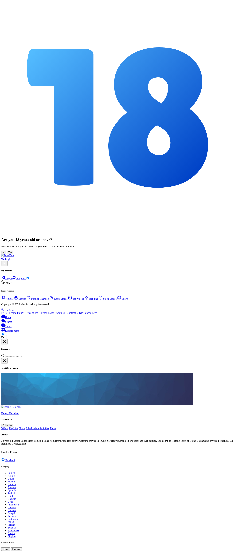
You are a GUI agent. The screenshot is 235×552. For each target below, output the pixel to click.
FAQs (4, 312)
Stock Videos (109, 298)
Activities (44, 428)
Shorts (124, 298)
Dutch (11, 478)
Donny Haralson (10, 413)
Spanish (12, 490)
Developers (85, 312)
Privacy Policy (47, 312)
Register (21, 278)
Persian (11, 524)
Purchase (16, 549)
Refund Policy (16, 312)
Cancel (6, 549)
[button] (6, 321)
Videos (4, 428)
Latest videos (61, 298)
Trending (93, 298)
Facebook (10, 460)
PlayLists (13, 428)
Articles (9, 298)
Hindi (10, 496)
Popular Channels (40, 298)
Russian (12, 487)
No (4, 252)
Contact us (72, 312)
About (53, 428)
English (11, 473)
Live (94, 312)
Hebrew (12, 510)
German (12, 484)
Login (8, 278)
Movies (22, 298)
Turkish (11, 493)
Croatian (12, 507)
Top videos (78, 298)
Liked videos (32, 428)
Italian (11, 521)
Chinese (12, 498)
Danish (11, 533)
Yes (10, 252)
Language (9, 310)
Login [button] (7, 259)
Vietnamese (13, 530)
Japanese (12, 516)
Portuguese (13, 519)
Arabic (11, 475)
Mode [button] (8, 283)
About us (60, 312)
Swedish (12, 527)
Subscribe (7, 425)
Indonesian (13, 504)
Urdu (10, 501)
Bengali (12, 513)
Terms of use (31, 312)
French (11, 481)
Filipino (12, 536)
